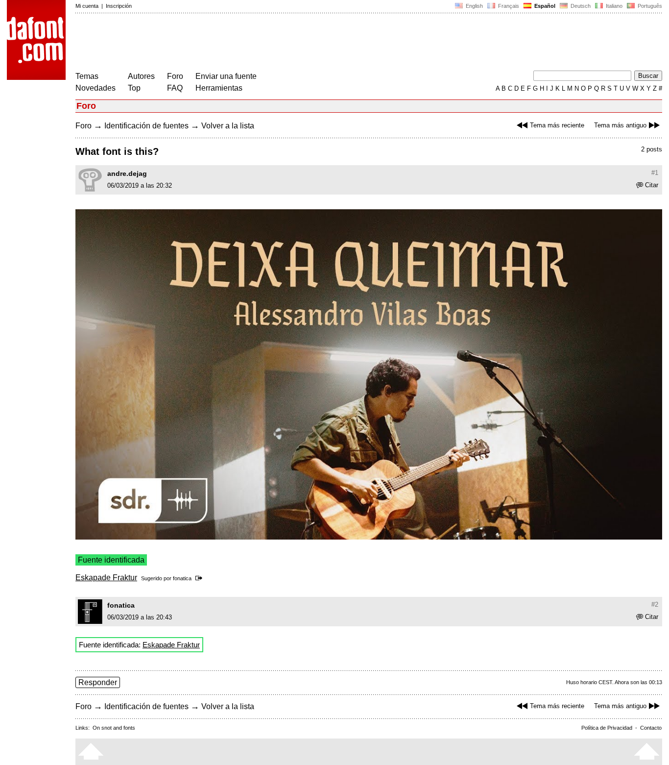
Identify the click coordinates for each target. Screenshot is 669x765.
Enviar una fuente (226, 76)
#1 (654, 172)
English (473, 6)
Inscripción (119, 6)
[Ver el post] (200, 578)
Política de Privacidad (606, 728)
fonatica (182, 578)
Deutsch (580, 6)
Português (648, 6)
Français (508, 6)
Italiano (613, 6)
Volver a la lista (227, 126)
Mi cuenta (86, 6)
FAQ (175, 88)
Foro (175, 76)
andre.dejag (127, 173)
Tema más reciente (557, 125)
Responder (97, 682)
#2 (654, 604)
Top (134, 88)
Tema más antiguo (620, 125)
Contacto (651, 728)
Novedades (95, 88)
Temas (86, 76)
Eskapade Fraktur (106, 577)
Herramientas (218, 88)
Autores (141, 76)
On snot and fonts (114, 728)
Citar (651, 185)
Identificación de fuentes (146, 126)
